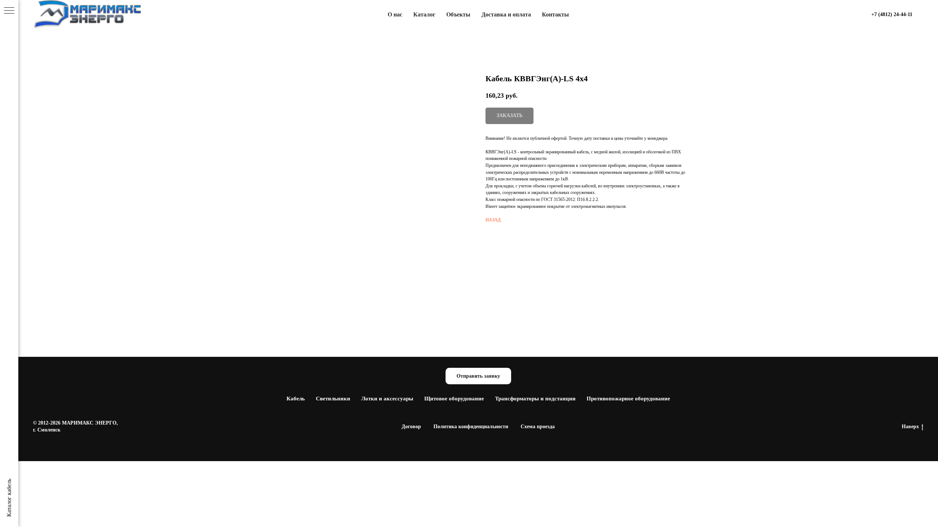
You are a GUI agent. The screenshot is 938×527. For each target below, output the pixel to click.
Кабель (296, 398)
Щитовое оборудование (454, 398)
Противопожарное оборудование (628, 398)
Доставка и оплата (506, 14)
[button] (478, 376)
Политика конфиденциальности (470, 426)
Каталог (424, 14)
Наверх (910, 426)
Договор (411, 426)
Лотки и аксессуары (387, 398)
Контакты (555, 14)
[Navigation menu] (9, 11)
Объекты (458, 14)
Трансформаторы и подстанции (535, 398)
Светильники (333, 398)
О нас (395, 14)
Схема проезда (538, 426)
